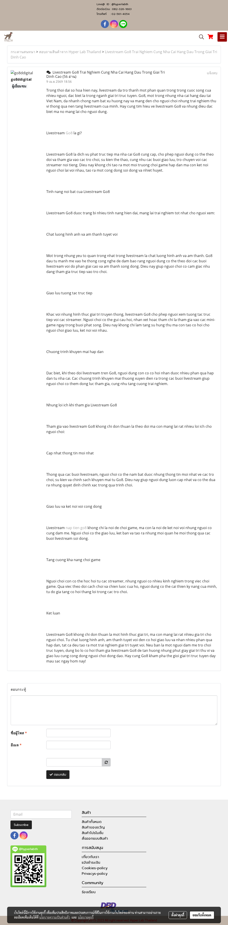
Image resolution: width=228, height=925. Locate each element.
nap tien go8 (76, 527)
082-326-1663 (122, 9)
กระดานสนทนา (23, 51)
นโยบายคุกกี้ (86, 917)
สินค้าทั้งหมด (92, 822)
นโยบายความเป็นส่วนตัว (54, 917)
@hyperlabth (120, 4)
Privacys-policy (95, 873)
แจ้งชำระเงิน (91, 862)
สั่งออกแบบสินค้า (95, 838)
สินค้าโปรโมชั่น (92, 833)
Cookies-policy (95, 868)
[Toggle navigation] (222, 37)
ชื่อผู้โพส (19, 732)
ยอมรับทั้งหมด (202, 915)
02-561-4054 (121, 14)
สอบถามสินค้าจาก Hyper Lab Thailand (70, 51)
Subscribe (21, 825)
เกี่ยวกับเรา (90, 857)
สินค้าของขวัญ (93, 827)
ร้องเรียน (89, 892)
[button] (199, 36)
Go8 (69, 132)
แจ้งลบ (212, 72)
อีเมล (16, 744)
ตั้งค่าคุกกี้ (177, 915)
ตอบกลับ (59, 774)
